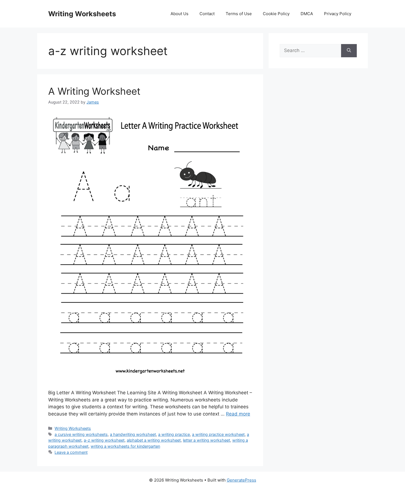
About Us (179, 13)
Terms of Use (239, 13)
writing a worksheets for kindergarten (125, 446)
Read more (238, 414)
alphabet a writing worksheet (154, 440)
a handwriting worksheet (133, 434)
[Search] (349, 50)
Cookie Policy (276, 13)
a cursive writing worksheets (81, 434)
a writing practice (174, 434)
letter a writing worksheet (206, 440)
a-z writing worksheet (104, 440)
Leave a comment (71, 452)
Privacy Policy (337, 13)
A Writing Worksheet (94, 91)
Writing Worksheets (82, 14)
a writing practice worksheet (218, 434)
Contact (207, 13)
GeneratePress (241, 480)
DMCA (307, 13)
